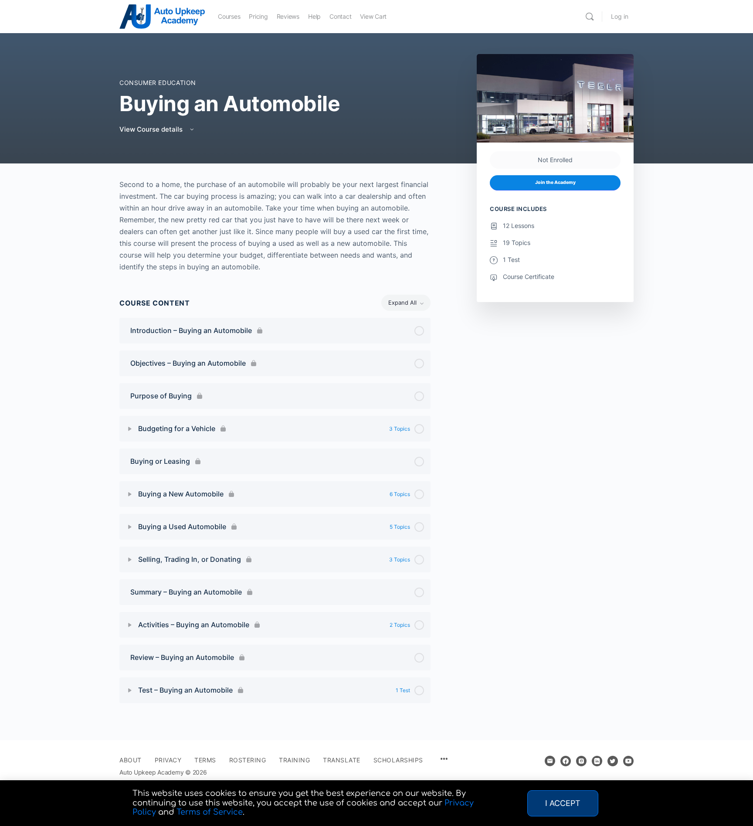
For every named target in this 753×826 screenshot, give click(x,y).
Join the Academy (555, 182)
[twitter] (612, 761)
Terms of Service (209, 812)
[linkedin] (597, 761)
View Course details (151, 129)
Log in (619, 16)
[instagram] (581, 761)
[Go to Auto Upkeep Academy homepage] (162, 16)
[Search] (589, 16)
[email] (550, 761)
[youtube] (628, 761)
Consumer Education (157, 82)
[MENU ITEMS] (444, 759)
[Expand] (130, 429)
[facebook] (565, 761)
